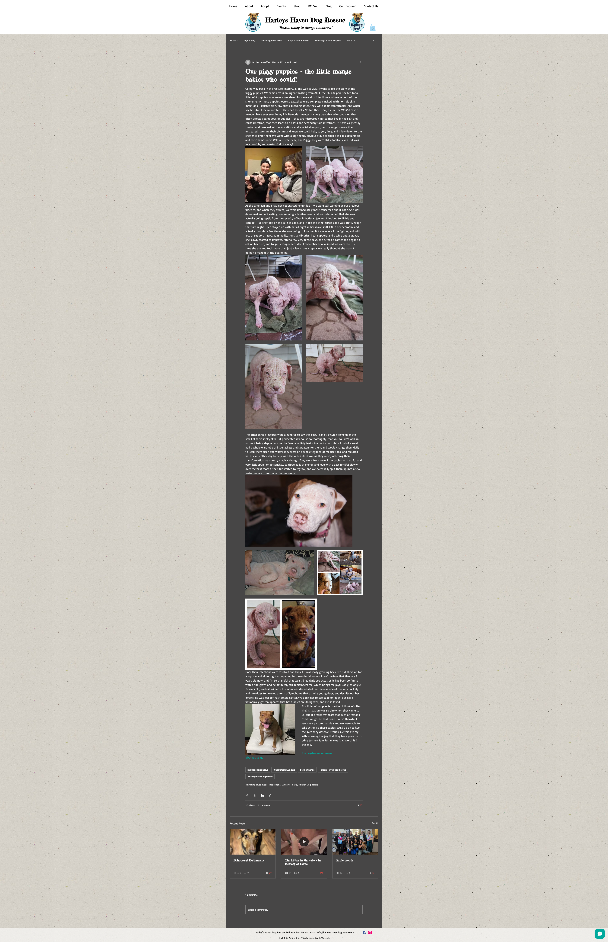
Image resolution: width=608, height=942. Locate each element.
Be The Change (307, 769)
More (349, 40)
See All (375, 823)
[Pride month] (355, 842)
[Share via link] (270, 795)
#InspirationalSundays (284, 769)
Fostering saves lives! (271, 40)
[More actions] (361, 62)
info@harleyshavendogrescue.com (335, 932)
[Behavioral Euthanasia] (253, 842)
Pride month (344, 860)
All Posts (234, 40)
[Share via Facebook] (246, 795)
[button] (373, 27)
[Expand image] (273, 174)
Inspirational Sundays (298, 40)
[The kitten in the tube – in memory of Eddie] (304, 842)
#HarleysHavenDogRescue (259, 776)
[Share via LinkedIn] (262, 795)
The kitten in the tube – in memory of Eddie (303, 862)
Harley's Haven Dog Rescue (333, 769)
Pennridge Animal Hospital (328, 40)
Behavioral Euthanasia (249, 860)
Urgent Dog (249, 40)
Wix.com (325, 937)
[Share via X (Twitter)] (254, 795)
